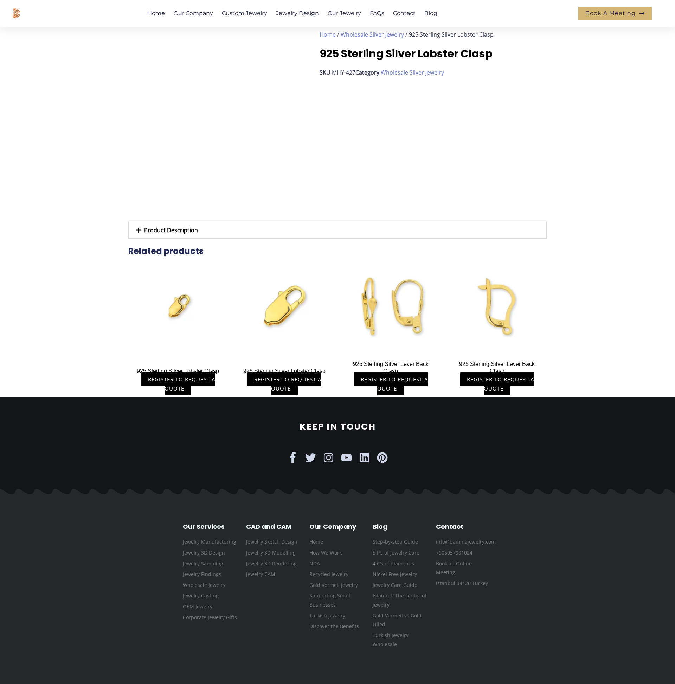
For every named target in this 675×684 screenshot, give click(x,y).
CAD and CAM (268, 526)
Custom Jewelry (244, 13)
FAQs (377, 13)
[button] (337, 230)
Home (156, 13)
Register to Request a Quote (181, 384)
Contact (404, 13)
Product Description (171, 230)
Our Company (193, 13)
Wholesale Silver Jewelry (372, 34)
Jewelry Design (297, 13)
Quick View (178, 349)
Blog (430, 13)
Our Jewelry (344, 13)
